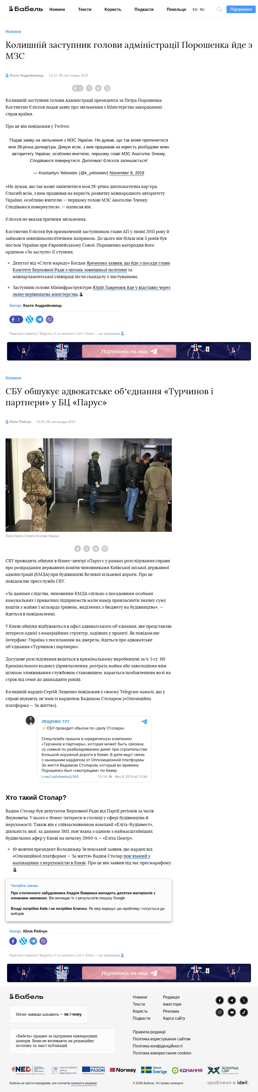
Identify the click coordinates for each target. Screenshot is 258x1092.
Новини (57, 9)
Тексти (84, 9)
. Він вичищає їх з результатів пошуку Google (83, 895)
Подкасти (144, 9)
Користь (113, 9)
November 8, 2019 (127, 173)
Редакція (171, 997)
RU (202, 10)
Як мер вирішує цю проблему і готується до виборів (88, 911)
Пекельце (176, 9)
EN (195, 10)
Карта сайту (174, 1018)
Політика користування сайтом (161, 1039)
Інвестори (172, 1004)
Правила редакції (149, 1032)
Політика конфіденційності (158, 1046)
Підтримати (241, 9)
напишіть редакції (84, 1083)
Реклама (171, 1011)
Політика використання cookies (162, 1053)
